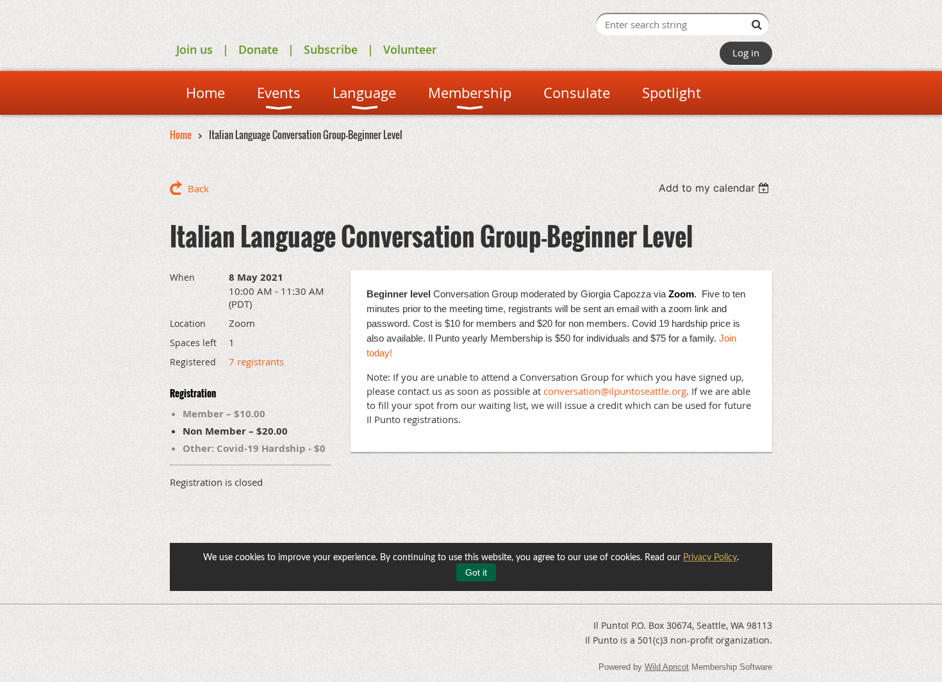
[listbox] (715, 187)
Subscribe (331, 49)
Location (188, 323)
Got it (476, 572)
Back (198, 188)
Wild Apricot (667, 667)
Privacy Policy (710, 557)
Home (181, 135)
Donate (258, 49)
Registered (193, 362)
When (182, 277)
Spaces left (193, 343)
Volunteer (410, 49)
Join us (194, 49)
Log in (745, 52)
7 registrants (256, 361)
